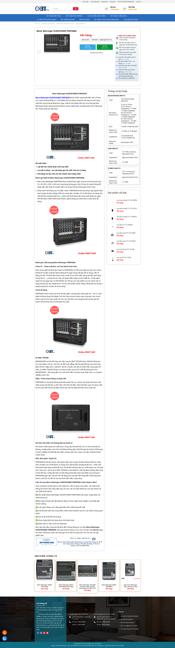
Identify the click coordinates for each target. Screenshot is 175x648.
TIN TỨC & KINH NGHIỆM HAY (125, 1)
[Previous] (34, 576)
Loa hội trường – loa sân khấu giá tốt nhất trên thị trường (61, 170)
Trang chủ (37, 23)
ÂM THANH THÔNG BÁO (118, 16)
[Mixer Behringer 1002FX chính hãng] (44, 571)
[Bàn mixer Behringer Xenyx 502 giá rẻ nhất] (130, 571)
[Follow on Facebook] (38, 632)
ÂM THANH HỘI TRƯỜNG (74, 16)
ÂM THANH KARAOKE (68, 19)
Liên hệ (138, 1)
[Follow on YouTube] (47, 632)
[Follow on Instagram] (41, 632)
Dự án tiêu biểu (95, 1)
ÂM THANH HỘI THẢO (54, 16)
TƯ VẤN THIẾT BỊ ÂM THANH (46, 19)
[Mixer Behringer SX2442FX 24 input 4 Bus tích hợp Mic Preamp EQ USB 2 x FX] (87, 571)
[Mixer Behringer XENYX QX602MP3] (109, 571)
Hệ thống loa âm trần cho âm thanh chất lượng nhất (59, 174)
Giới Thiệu (85, 1)
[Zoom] (39, 52)
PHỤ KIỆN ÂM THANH (131, 19)
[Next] (140, 576)
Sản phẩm (112, 1)
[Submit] (75, 8)
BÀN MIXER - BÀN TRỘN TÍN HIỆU (65, 23)
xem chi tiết (124, 59)
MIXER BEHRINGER (80, 23)
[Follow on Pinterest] (44, 632)
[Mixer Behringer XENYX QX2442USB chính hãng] (66, 571)
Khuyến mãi (104, 1)
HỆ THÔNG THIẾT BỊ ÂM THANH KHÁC (106, 19)
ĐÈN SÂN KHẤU (84, 19)
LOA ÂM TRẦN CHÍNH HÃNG (96, 16)
